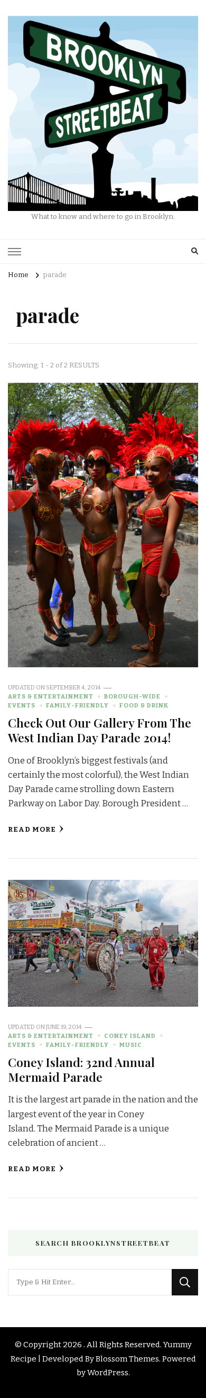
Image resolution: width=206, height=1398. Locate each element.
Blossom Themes (127, 1359)
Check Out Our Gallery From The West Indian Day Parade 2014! (99, 730)
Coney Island (130, 1036)
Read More (32, 829)
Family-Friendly (77, 705)
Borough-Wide (132, 696)
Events (21, 705)
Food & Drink (143, 705)
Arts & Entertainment (50, 696)
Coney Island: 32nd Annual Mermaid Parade (81, 1069)
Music (130, 1044)
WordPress (107, 1372)
